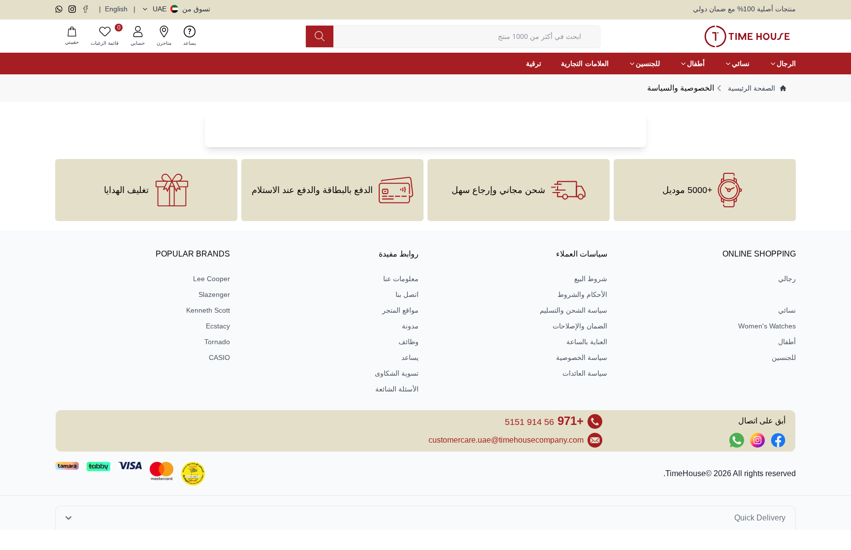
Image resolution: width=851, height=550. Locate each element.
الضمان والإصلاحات (580, 326)
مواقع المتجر (400, 310)
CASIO (219, 357)
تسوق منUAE (181, 9)
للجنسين (784, 357)
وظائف (408, 342)
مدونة (410, 326)
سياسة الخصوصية (581, 357)
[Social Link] (778, 440)
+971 (544, 420)
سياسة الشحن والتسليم (573, 310)
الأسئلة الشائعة (397, 389)
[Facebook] (85, 9)
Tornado (217, 342)
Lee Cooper (211, 279)
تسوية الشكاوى (397, 373)
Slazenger (214, 294)
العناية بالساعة (586, 342)
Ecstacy (218, 326)
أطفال (787, 342)
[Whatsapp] (59, 9)
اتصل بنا (407, 294)
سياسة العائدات (584, 373)
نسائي (787, 310)
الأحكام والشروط (582, 294)
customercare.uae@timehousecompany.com (506, 440)
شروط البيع (590, 279)
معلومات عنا (401, 279)
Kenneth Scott (208, 310)
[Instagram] (72, 9)
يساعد (410, 357)
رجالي (787, 279)
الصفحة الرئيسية (751, 88)
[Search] (319, 36)
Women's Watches (767, 326)
